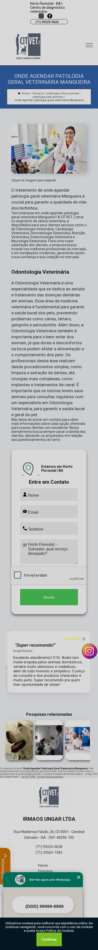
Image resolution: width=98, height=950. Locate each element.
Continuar (49, 939)
